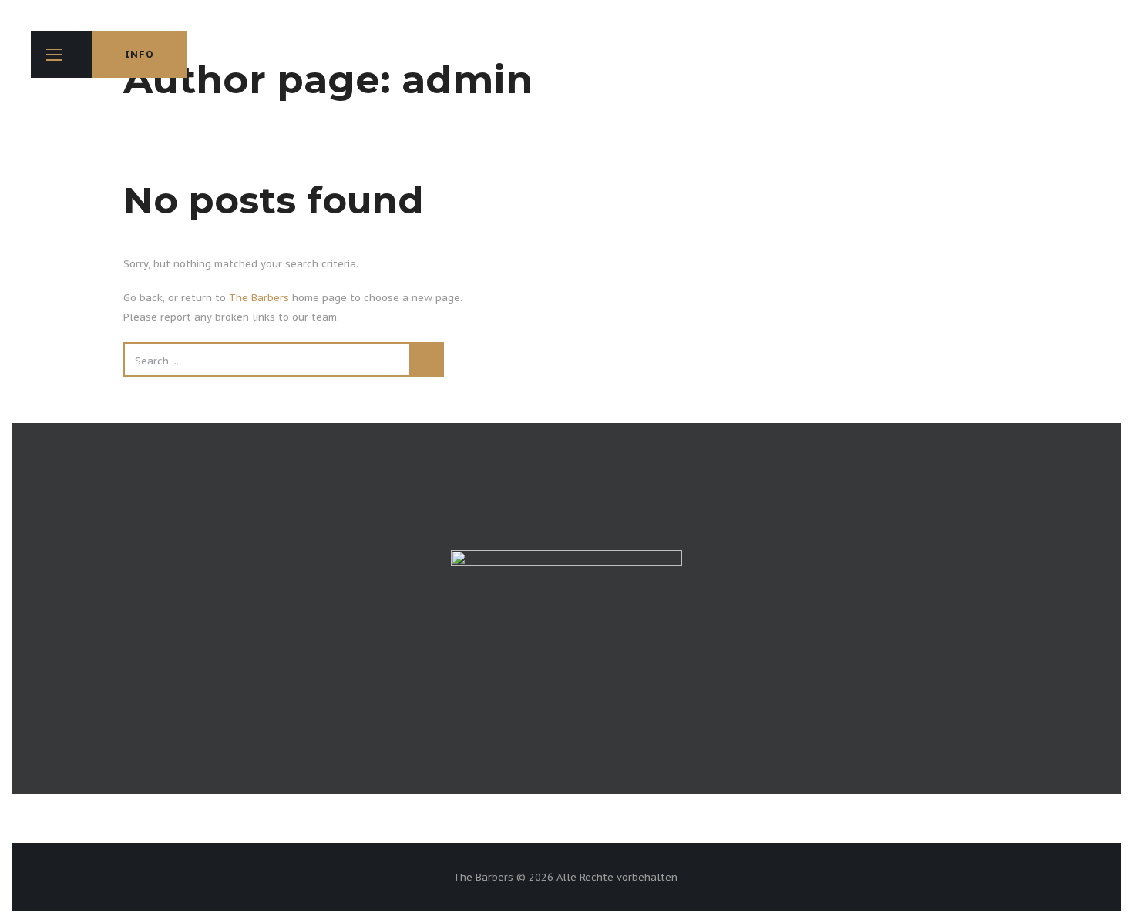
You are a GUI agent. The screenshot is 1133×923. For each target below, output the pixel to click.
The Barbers (259, 297)
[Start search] (426, 359)
